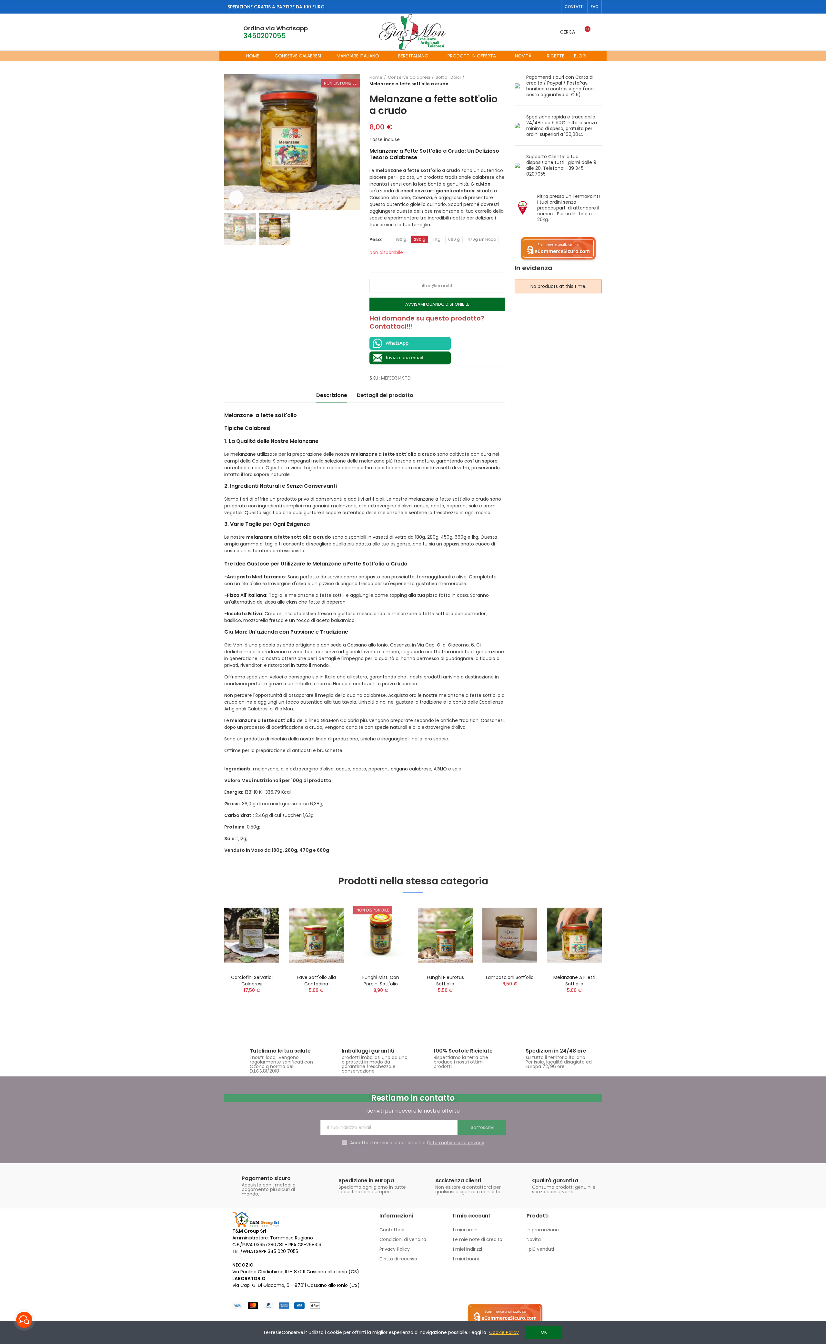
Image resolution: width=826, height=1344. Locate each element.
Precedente (484, 80)
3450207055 (264, 35)
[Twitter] (544, 7)
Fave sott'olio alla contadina (316, 980)
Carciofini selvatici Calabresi (252, 980)
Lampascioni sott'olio (510, 977)
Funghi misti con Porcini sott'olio (380, 980)
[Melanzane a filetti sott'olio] (574, 935)
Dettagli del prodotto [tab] (385, 395)
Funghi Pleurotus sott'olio (445, 980)
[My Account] (598, 32)
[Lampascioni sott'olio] (509, 935)
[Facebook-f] (534, 7)
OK (544, 1332)
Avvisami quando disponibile (437, 304)
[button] (574, 7)
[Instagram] (554, 7)
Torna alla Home (492, 80)
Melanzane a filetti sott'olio (574, 980)
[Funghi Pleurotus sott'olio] (445, 935)
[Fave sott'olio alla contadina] (316, 935)
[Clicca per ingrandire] (236, 197)
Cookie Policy (504, 1332)
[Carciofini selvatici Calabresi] (251, 935)
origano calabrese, (411, 769)
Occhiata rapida (263, 912)
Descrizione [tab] (331, 395)
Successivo (500, 80)
